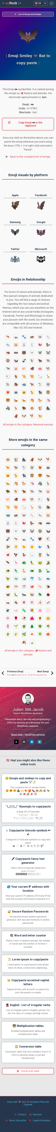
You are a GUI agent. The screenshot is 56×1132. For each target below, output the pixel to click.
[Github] (24, 742)
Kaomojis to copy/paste (28, 806)
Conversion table (28, 1046)
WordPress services (35, 734)
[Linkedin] (32, 742)
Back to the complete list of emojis (30, 156)
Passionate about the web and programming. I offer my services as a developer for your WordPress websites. (28, 722)
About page (17, 734)
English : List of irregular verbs (28, 1005)
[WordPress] (39, 742)
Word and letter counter (28, 935)
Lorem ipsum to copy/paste (28, 959)
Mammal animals (28, 424)
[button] (51, 3)
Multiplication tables (28, 1026)
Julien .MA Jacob (28, 709)
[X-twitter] (16, 742)
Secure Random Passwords (28, 911)
